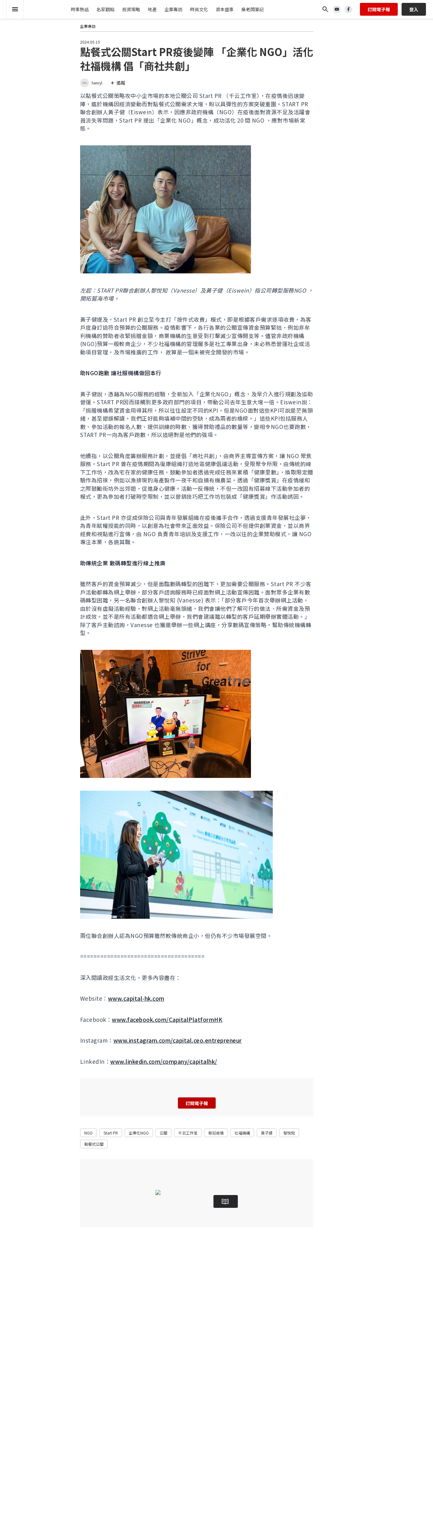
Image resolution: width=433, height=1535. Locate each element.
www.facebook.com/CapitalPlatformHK (167, 1019)
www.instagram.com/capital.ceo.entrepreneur (177, 1040)
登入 (413, 9)
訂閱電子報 (379, 9)
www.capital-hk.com (136, 998)
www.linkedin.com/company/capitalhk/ (163, 1061)
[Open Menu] (14, 9)
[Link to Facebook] (348, 9)
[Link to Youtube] (337, 9)
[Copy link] (60, 60)
